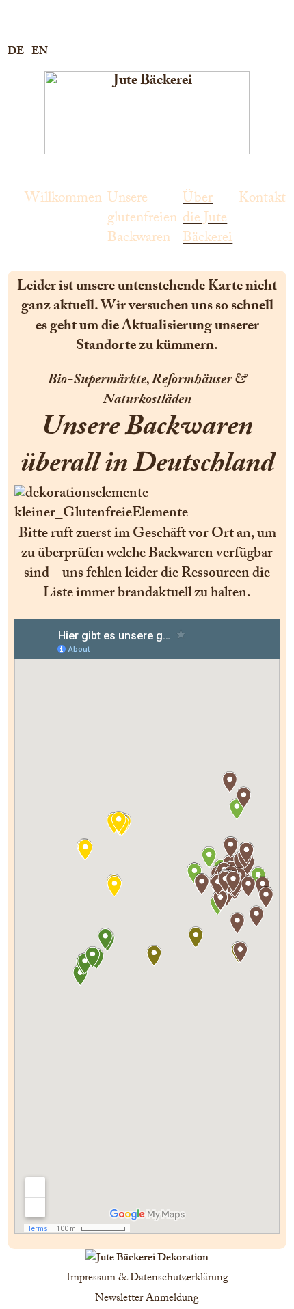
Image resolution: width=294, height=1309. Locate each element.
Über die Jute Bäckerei (207, 218)
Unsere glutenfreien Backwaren (142, 218)
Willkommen (63, 198)
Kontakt (262, 198)
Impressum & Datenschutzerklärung (147, 1278)
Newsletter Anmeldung (147, 1299)
